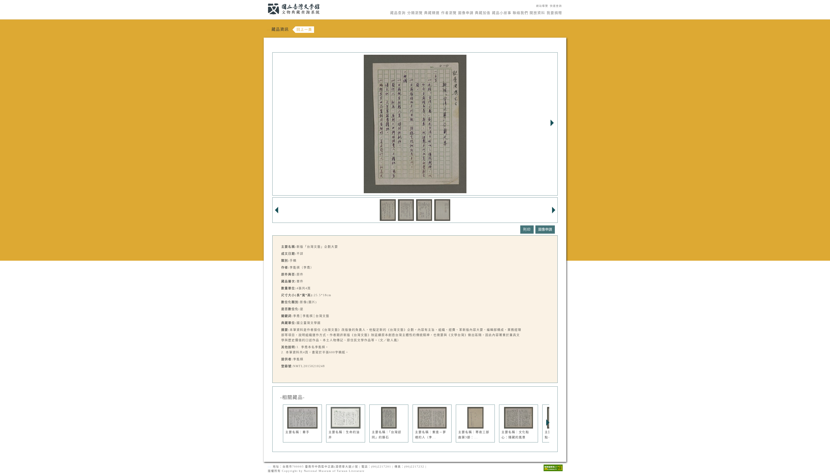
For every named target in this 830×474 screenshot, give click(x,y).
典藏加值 (482, 13)
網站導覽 (542, 6)
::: (265, 2)
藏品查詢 (398, 13)
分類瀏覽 (415, 13)
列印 (527, 229)
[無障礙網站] (553, 467)
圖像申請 (466, 13)
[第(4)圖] (442, 210)
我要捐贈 (554, 13)
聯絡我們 (520, 13)
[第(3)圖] (424, 210)
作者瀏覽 (449, 13)
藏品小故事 (501, 13)
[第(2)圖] (406, 210)
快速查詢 (556, 6)
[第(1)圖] (388, 210)
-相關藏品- (292, 397)
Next (552, 123)
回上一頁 (304, 29)
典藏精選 (432, 13)
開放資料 (537, 13)
